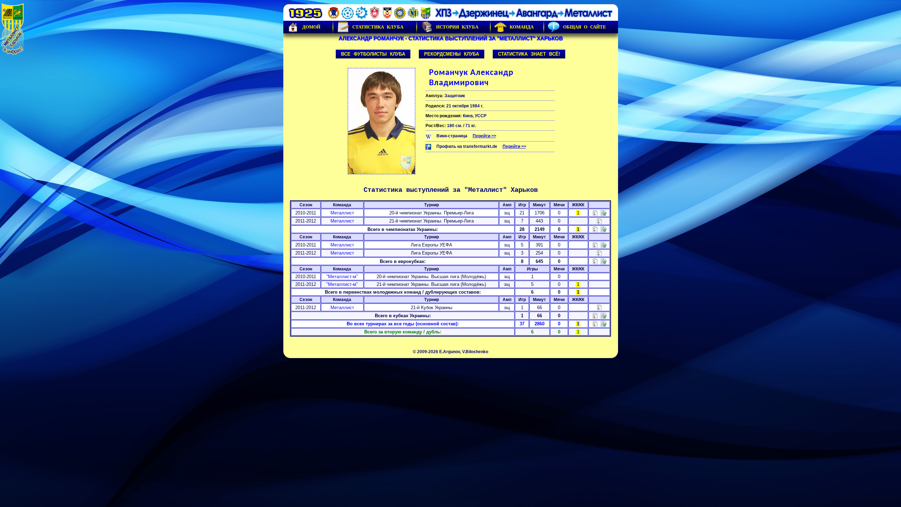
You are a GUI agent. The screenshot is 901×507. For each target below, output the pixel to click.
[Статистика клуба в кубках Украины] (595, 315)
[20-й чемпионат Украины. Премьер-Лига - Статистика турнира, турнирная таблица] (595, 212)
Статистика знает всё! (529, 54)
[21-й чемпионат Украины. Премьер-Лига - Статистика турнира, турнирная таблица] (599, 220)
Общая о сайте (584, 27)
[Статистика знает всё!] (595, 323)
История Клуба (457, 27)
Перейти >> (484, 135)
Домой (311, 27)
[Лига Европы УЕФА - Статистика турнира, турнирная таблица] (595, 244)
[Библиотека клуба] (603, 323)
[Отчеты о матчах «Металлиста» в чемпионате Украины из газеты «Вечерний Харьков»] (603, 212)
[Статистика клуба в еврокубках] (595, 261)
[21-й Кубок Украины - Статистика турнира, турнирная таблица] (599, 307)
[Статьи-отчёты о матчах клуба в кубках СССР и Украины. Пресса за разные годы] (603, 315)
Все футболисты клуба (373, 54)
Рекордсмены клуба (451, 54)
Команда (522, 27)
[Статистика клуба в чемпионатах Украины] (595, 229)
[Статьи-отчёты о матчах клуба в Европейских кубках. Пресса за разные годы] (603, 261)
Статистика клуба (377, 27)
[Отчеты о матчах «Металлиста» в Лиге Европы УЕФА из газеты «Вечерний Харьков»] (603, 244)
